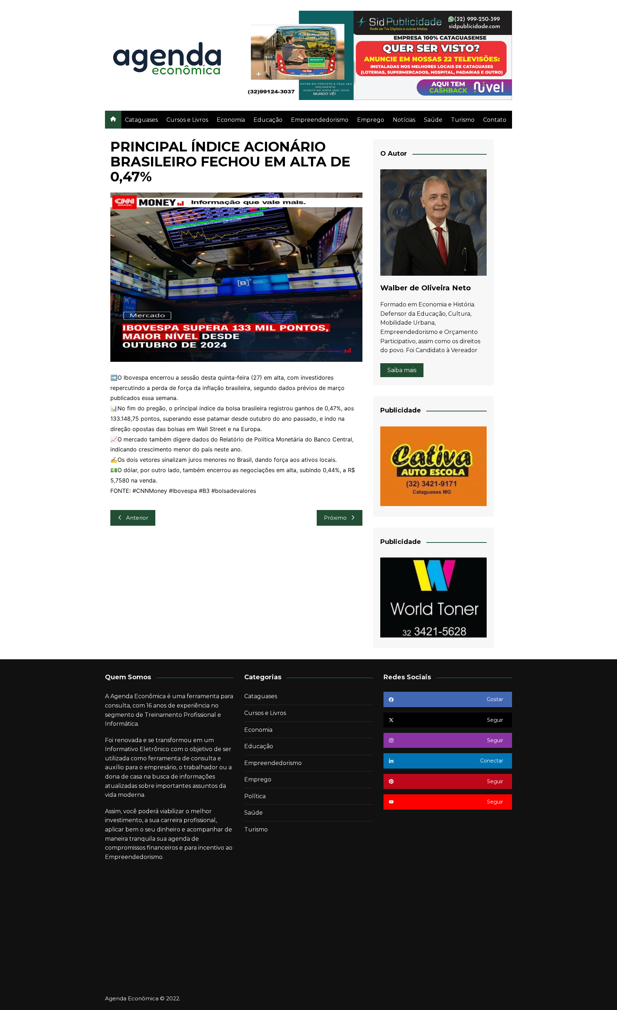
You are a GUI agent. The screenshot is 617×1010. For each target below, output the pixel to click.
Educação (268, 119)
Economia (231, 119)
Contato (494, 119)
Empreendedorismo (319, 119)
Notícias (404, 119)
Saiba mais (401, 370)
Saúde (433, 119)
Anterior (137, 517)
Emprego (370, 119)
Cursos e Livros (187, 119)
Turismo (463, 119)
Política (255, 796)
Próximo (335, 517)
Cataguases (141, 119)
